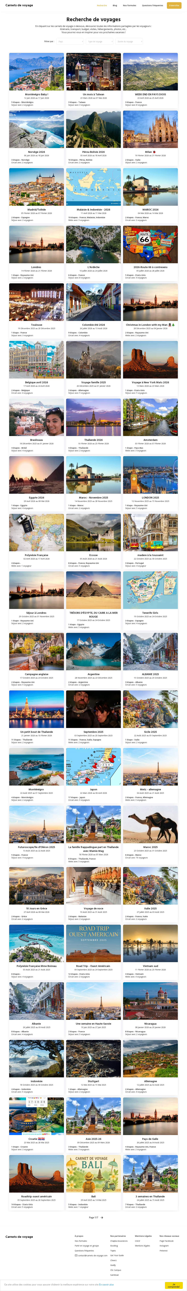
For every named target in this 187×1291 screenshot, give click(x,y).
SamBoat (114, 1275)
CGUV (137, 1241)
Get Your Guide (117, 1255)
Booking (114, 1245)
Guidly (113, 1265)
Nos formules (81, 1241)
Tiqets (113, 1250)
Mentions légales (142, 1245)
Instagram (164, 1245)
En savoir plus (106, 1284)
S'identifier (174, 5)
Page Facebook (166, 1241)
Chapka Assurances (119, 1241)
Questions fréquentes (84, 1250)
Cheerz (113, 1260)
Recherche (102, 5)
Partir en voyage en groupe (87, 1245)
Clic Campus (115, 1270)
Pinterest (164, 1250)
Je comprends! (174, 1285)
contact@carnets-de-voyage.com (92, 1255)
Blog (115, 5)
